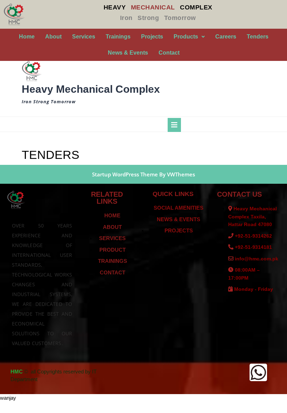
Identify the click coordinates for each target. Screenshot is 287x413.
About (53, 37)
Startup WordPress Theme (125, 174)
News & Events (128, 53)
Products (186, 37)
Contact (169, 53)
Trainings (118, 37)
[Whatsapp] (258, 372)
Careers (225, 37)
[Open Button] (174, 125)
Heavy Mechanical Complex (91, 89)
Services (83, 37)
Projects (152, 37)
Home (27, 37)
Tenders (257, 37)
